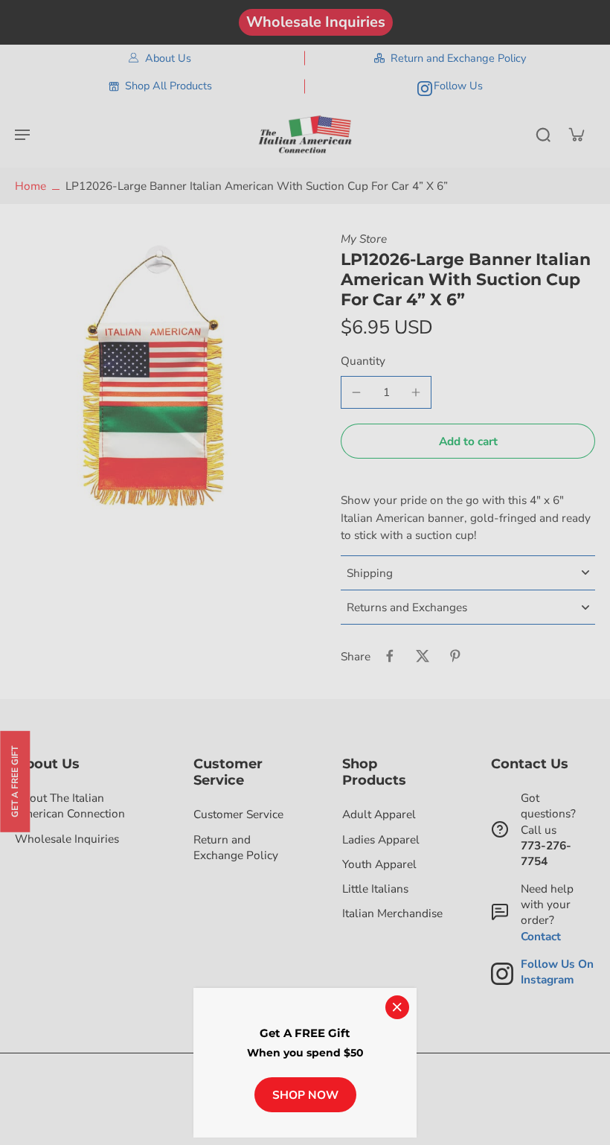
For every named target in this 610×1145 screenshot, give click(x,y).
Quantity (363, 361)
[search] (543, 134)
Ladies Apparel (381, 839)
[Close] (397, 1007)
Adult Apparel (379, 814)
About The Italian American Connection (70, 805)
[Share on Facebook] (389, 656)
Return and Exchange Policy (458, 58)
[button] (468, 441)
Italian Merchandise (392, 913)
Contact (541, 936)
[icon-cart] (575, 134)
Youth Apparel (379, 864)
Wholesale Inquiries (315, 22)
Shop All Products (168, 85)
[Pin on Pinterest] (455, 656)
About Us (168, 58)
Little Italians (375, 888)
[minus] (356, 392)
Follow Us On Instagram (557, 971)
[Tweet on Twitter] (422, 656)
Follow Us (458, 85)
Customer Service (238, 814)
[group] (160, 376)
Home (30, 186)
